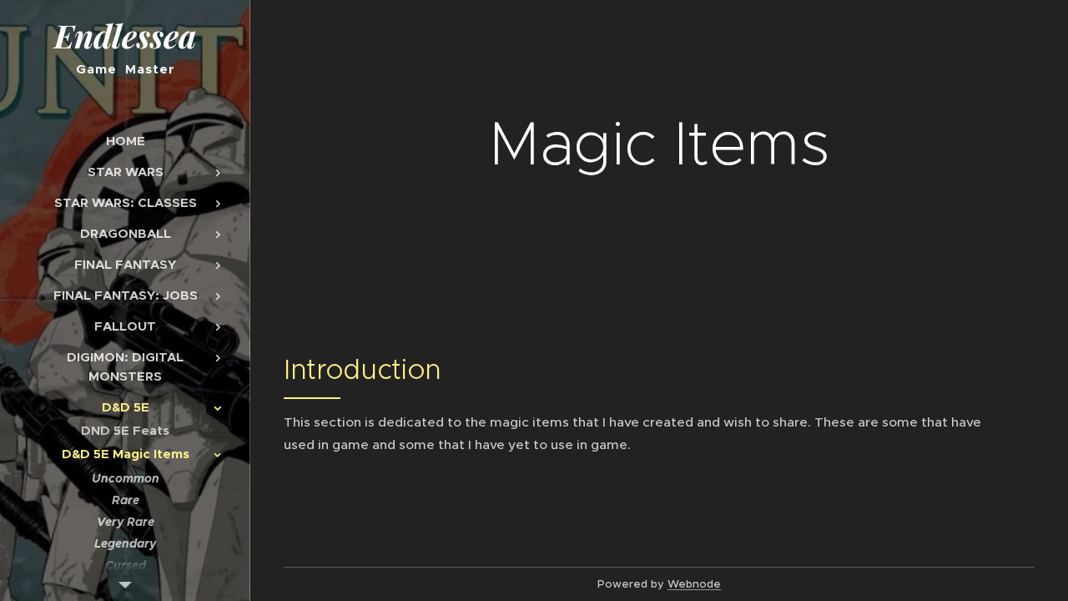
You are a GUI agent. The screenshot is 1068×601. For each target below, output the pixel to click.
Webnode (694, 584)
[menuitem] (125, 140)
